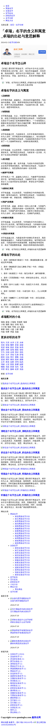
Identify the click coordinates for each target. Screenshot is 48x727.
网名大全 (9, 21)
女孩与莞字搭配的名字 (19, 601)
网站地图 (4, 722)
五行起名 (14, 580)
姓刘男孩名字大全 (22, 524)
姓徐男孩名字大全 (22, 541)
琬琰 (12, 359)
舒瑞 (21, 355)
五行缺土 (15, 700)
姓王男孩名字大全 (22, 519)
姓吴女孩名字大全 (22, 565)
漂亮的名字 (16, 664)
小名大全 (14, 584)
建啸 (21, 359)
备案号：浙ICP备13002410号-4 (21, 722)
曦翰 (3, 367)
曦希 (12, 345)
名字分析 (9, 18)
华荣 (3, 369)
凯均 (3, 342)
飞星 (21, 367)
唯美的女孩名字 (18, 683)
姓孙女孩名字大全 (22, 575)
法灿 (7, 357)
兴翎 (7, 352)
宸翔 (12, 350)
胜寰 (12, 367)
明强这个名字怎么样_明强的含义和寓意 (20, 474)
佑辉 (12, 362)
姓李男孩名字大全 (22, 521)
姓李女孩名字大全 (22, 553)
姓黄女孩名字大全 (22, 563)
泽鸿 (17, 362)
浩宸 (3, 345)
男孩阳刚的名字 (18, 669)
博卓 (17, 352)
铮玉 (7, 369)
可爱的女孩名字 (18, 695)
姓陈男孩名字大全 (22, 526)
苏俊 (17, 345)
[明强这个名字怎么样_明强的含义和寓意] (18, 469)
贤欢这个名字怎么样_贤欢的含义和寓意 (20, 410)
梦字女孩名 (16, 661)
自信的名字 (16, 673)
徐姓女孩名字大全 (22, 572)
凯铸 (17, 359)
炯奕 (17, 350)
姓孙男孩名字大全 (22, 543)
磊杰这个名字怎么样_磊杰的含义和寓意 (20, 388)
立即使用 (42, 52)
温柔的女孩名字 (18, 676)
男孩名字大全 (17, 666)
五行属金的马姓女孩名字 (20, 611)
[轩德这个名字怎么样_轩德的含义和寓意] (18, 490)
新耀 (17, 364)
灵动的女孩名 (17, 659)
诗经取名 (15, 686)
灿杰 (21, 362)
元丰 (7, 355)
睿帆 (17, 357)
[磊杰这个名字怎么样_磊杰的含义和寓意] (18, 383)
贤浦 (3, 359)
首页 (7, 6)
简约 (13, 710)
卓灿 (12, 355)
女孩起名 (15, 707)
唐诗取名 (15, 690)
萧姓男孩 (15, 698)
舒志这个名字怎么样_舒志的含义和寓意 (20, 452)
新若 (12, 347)
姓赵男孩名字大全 (22, 536)
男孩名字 (9, 8)
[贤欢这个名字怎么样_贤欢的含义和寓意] (18, 405)
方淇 (7, 342)
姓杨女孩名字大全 (22, 560)
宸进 (3, 347)
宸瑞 (7, 345)
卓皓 (7, 367)
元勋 (21, 357)
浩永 (3, 355)
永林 (21, 342)
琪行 (12, 357)
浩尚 (17, 367)
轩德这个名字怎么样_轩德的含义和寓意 (20, 495)
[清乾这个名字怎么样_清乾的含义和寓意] (18, 426)
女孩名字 (9, 11)
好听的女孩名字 (18, 688)
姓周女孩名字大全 (22, 570)
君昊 (7, 362)
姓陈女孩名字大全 (22, 558)
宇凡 (3, 352)
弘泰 (17, 355)
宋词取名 (15, 681)
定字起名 (9, 13)
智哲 (21, 350)
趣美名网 (36, 717)
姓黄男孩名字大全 (22, 531)
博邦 (7, 359)
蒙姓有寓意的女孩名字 (19, 643)
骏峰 (12, 369)
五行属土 (15, 703)
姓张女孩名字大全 (22, 548)
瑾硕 (3, 364)
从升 (3, 362)
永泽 (12, 342)
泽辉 (7, 350)
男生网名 (18, 589)
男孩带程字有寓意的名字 (20, 633)
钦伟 (21, 347)
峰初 (3, 357)
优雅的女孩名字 (18, 693)
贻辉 (21, 364)
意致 (17, 347)
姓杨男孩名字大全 (22, 529)
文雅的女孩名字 (18, 678)
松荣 (17, 369)
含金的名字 (16, 656)
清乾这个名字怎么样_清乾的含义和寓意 (20, 431)
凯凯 (12, 364)
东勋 (21, 369)
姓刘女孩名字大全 (22, 555)
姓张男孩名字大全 (22, 516)
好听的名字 (10, 16)
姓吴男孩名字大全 (22, 533)
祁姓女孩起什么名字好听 (20, 622)
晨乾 (21, 352)
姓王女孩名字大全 (22, 550)
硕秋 (3, 350)
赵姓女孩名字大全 (22, 567)
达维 (12, 352)
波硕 (21, 345)
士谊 (7, 364)
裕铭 (7, 347)
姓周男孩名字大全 (22, 538)
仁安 (17, 342)
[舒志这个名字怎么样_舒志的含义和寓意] (18, 448)
